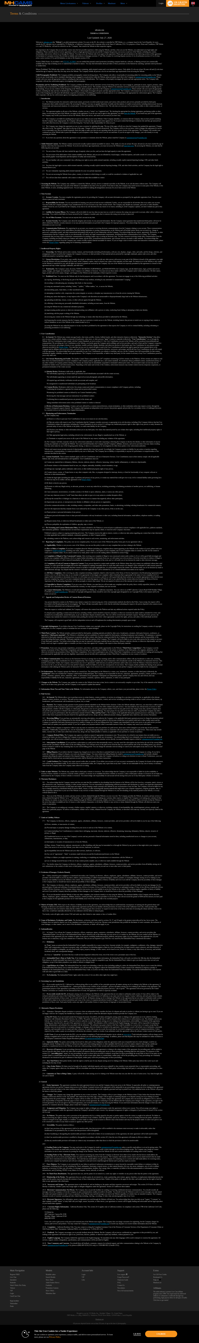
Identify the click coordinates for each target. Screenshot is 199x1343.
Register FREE (15, 1274)
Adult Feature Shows (52, 1283)
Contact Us (121, 1285)
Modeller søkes (51, 1274)
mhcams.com (48, 42)
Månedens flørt (51, 1293)
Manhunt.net (157, 1283)
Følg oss (156, 1280)
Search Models (50, 1277)
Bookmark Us (157, 1277)
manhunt (111, 3)
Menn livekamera (68, 3)
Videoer (85, 3)
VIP (11, 1291)
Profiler (99, 3)
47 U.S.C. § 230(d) (69, 62)
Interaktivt (13, 1280)
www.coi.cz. (127, 1034)
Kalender (13, 1283)
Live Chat (13, 1277)
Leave (137, 1334)
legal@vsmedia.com (59, 551)
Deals (12, 1306)
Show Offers (50, 1291)
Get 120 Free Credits (160, 1274)
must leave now (129, 146)
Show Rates (49, 1280)
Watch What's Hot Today (18, 1285)
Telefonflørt (13, 1303)
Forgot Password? (123, 1277)
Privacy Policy (54, 242)
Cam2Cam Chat (15, 1296)
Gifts (83, 1280)
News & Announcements (125, 1291)
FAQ (119, 1283)
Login (161, 3)
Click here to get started (160, 1300)
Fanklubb (49, 1285)
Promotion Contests (52, 1288)
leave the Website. (130, 113)
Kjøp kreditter (14, 1301)
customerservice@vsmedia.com (146, 77)
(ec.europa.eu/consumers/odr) (94, 1038)
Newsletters (121, 1288)
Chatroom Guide (122, 1280)
